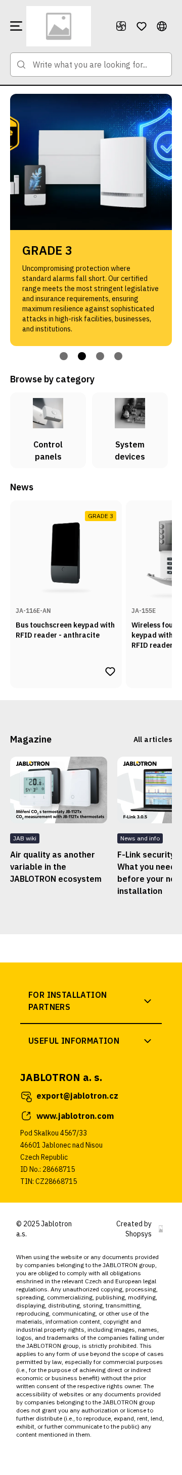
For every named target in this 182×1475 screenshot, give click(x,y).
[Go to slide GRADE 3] (82, 356)
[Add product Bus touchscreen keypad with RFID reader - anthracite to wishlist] (110, 671)
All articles (152, 739)
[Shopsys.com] (161, 1229)
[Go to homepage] (66, 26)
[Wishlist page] (141, 26)
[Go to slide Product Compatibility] (100, 356)
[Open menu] (16, 26)
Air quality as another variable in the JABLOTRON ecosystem (56, 866)
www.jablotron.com (75, 1116)
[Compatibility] (121, 26)
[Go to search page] (21, 64)
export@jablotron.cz (77, 1096)
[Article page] (58, 790)
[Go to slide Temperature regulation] (118, 356)
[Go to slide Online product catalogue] (64, 356)
